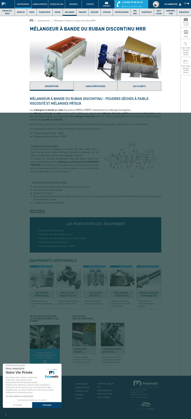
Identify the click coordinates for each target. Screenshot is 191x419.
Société (90, 4)
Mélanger (69, 12)
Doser (58, 12)
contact (106, 6)
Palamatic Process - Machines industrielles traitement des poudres (4, 3)
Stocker (107, 12)
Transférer (44, 12)
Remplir (21, 12)
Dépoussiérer (121, 12)
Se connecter (170, 4)
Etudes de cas (56, 4)
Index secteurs (104, 394)
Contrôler (147, 12)
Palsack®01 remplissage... (42, 294)
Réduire (94, 12)
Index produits (104, 390)
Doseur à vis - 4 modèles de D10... (69, 294)
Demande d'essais (45, 346)
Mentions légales (105, 384)
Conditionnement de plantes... (112, 350)
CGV (98, 387)
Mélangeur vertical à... (95, 294)
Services (73, 4)
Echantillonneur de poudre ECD (149, 294)
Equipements (23, 4)
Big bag (135, 12)
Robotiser (184, 12)
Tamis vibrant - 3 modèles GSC (122, 294)
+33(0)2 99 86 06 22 (142, 397)
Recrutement (103, 397)
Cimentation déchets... (80, 350)
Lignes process (40, 4)
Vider (31, 12)
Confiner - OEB (170, 12)
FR (185, 3)
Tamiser (82, 12)
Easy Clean (159, 12)
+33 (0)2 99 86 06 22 (132, 2)
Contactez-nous (7, 12)
